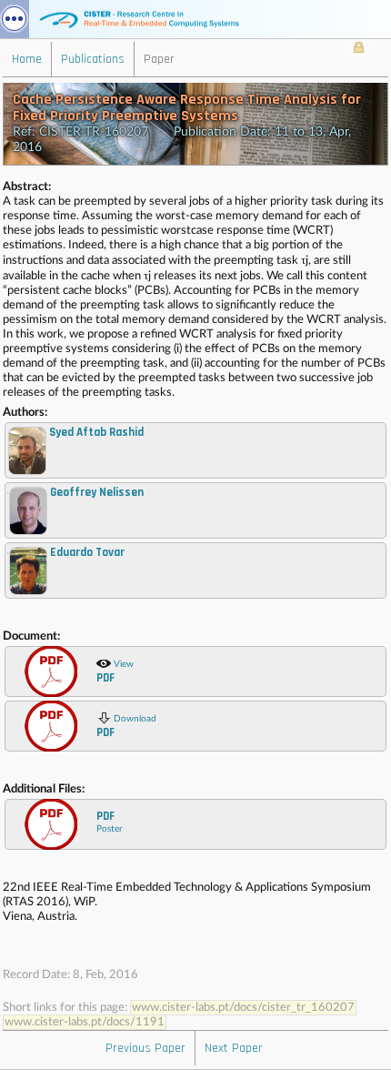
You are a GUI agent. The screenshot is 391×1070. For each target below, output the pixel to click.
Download (126, 727)
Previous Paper (145, 1048)
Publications (93, 59)
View (115, 672)
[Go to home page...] (195, 19)
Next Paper (234, 1048)
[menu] (14, 19)
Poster (109, 821)
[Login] (359, 49)
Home (27, 59)
